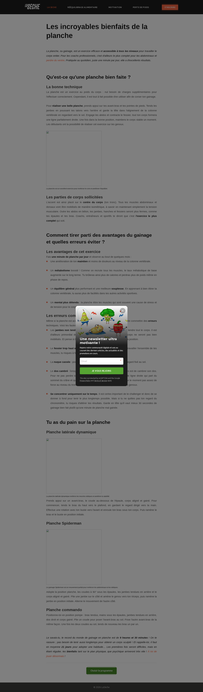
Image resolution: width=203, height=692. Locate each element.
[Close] (122, 310)
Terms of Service (100, 381)
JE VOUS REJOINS (101, 371)
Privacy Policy (85, 381)
